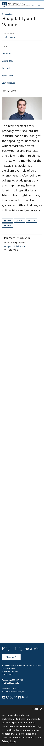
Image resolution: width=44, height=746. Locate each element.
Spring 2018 (7, 75)
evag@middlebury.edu (15, 246)
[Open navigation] (39, 4)
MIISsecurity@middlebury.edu (13, 691)
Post (21, 220)
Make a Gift (11, 657)
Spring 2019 (7, 61)
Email (8, 225)
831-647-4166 (17, 680)
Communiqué (7, 14)
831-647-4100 (7, 674)
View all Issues (8, 83)
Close (35, 709)
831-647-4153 (14, 688)
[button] (33, 4)
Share (8, 220)
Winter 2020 (7, 53)
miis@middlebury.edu (10, 683)
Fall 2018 (6, 68)
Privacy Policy (9, 741)
